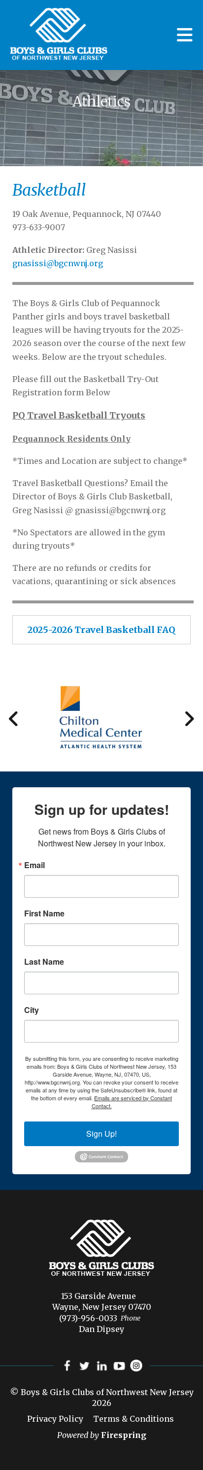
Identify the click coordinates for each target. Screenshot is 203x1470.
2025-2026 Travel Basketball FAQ (101, 629)
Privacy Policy (55, 1419)
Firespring (123, 1435)
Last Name (44, 962)
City (31, 1010)
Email (34, 865)
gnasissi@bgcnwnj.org (57, 263)
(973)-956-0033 (88, 1318)
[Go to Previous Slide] (14, 719)
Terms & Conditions (133, 1419)
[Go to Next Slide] (189, 719)
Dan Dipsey (101, 1329)
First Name (44, 913)
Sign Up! (101, 1133)
